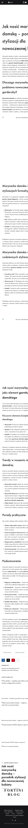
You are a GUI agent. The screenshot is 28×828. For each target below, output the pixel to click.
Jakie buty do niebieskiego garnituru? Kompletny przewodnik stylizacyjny (10, 669)
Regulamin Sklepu (19, 810)
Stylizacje (15, 762)
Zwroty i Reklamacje (8, 812)
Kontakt (7, 813)
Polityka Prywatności (8, 810)
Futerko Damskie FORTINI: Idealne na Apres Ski (13, 742)
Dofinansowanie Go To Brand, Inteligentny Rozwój (15, 816)
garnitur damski (7, 652)
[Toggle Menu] (2, 2)
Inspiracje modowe (20, 812)
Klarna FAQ (19, 813)
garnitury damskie (19, 652)
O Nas (13, 813)
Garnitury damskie (8, 762)
